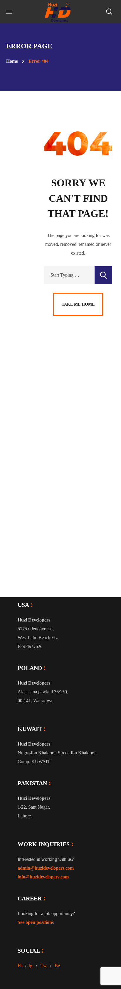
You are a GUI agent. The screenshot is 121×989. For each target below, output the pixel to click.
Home (12, 61)
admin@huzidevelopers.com (46, 868)
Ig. (30, 965)
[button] (109, 12)
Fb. (21, 965)
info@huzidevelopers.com (43, 876)
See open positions (36, 922)
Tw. (44, 965)
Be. (58, 965)
